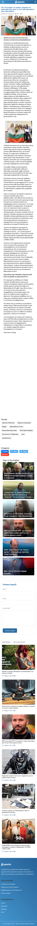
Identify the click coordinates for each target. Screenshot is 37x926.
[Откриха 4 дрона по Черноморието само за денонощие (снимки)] (18, 796)
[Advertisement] (18, 353)
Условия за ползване (8, 884)
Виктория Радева (26, 430)
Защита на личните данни (9, 887)
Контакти (4, 906)
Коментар (6, 608)
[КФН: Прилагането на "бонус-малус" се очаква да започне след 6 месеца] (18, 547)
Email (4, 599)
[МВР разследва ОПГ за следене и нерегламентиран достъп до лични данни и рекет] (18, 528)
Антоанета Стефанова (10, 434)
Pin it (6, 454)
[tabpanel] (18, 750)
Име (5, 589)
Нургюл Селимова (24, 423)
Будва (4, 427)
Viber (15, 451)
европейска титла (16, 427)
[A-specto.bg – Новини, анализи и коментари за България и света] (6, 865)
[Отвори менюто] (3, 2)
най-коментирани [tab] (19, 642)
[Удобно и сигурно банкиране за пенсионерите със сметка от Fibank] (18, 657)
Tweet (25, 451)
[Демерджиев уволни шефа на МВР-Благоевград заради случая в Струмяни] (18, 471)
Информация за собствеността (11, 890)
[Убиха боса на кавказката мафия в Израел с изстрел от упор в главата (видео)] (18, 692)
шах (22, 434)
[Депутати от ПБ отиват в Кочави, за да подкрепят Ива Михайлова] (18, 509)
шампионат (6, 438)
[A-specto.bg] (19, 2)
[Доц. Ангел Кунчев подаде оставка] (18, 566)
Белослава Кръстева (9, 430)
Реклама (4, 909)
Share (5, 451)
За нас (3, 903)
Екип (2, 912)
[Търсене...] (35, 2)
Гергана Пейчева (8, 423)
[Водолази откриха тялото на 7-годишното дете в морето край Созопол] (18, 761)
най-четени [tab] (6, 642)
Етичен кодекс (6, 893)
